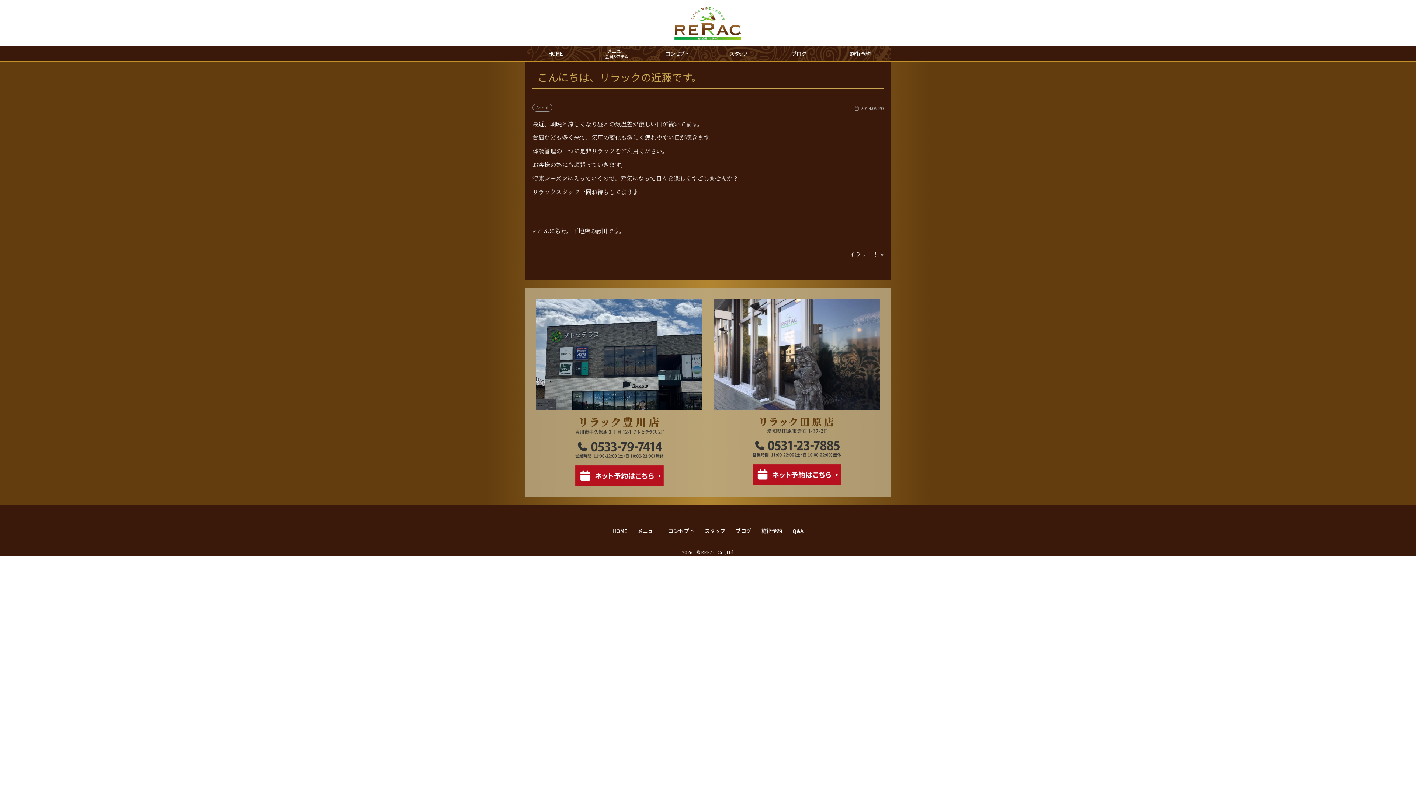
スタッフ (738, 53)
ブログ (799, 53)
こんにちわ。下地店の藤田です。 (581, 231)
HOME (555, 53)
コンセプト (677, 53)
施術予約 (860, 53)
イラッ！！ (864, 254)
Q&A (798, 530)
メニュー (648, 530)
